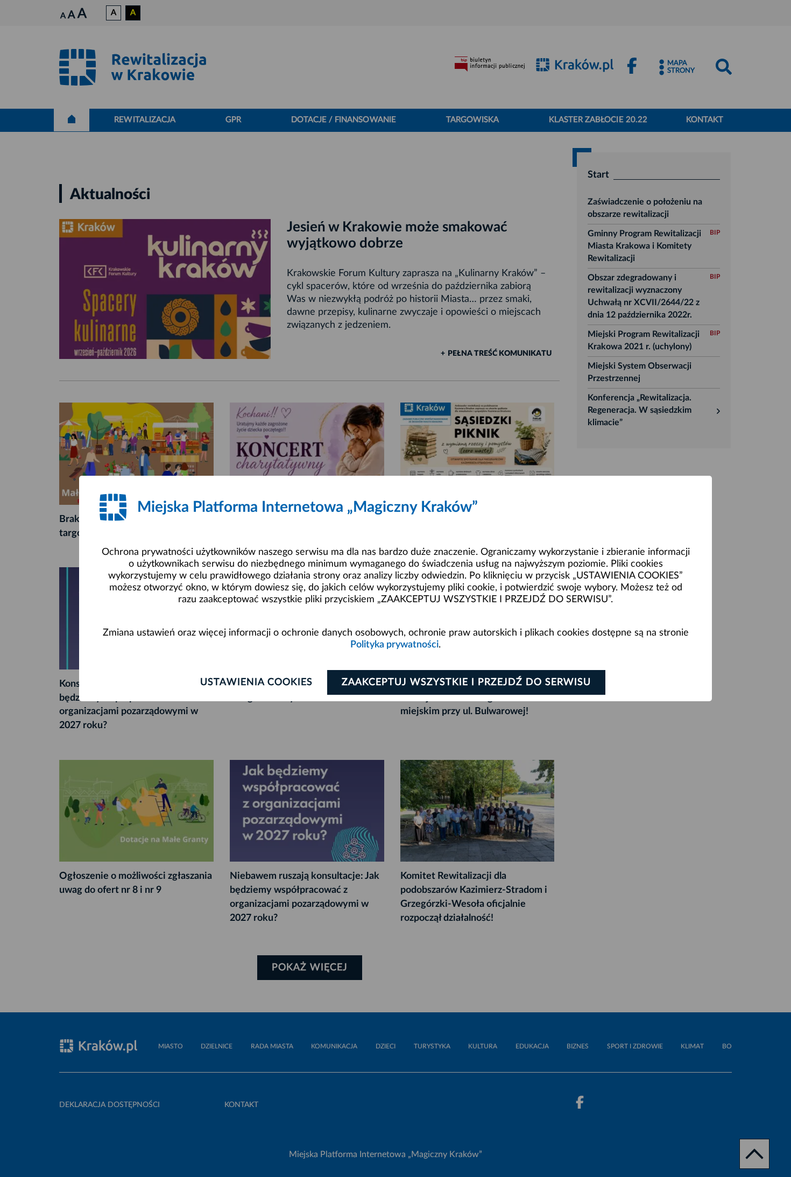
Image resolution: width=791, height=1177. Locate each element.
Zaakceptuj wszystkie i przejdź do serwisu (466, 682)
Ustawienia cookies (256, 682)
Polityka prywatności (394, 645)
